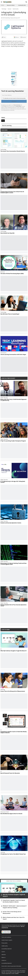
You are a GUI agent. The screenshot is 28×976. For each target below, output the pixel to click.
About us (3, 957)
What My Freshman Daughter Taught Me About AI (14, 895)
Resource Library (10, 5)
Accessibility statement (7, 948)
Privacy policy (4, 943)
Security (9, 8)
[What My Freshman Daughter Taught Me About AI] (14, 890)
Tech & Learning (6, 17)
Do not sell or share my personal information (11, 966)
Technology (4, 8)
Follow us (17, 37)
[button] (1, 2)
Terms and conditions (6, 937)
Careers (3, 951)
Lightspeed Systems (6, 41)
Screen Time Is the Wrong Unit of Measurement (12, 912)
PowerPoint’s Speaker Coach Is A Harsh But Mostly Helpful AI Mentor (14, 901)
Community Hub (22, 5)
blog (3, 120)
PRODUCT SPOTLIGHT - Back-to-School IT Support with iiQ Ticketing (15, 906)
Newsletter (24, 37)
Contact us (4, 960)
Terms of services (16, 105)
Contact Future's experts (7, 940)
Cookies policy (5, 946)
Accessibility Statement (7, 963)
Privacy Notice (18, 106)
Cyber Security (15, 8)
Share (4, 37)
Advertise (4, 954)
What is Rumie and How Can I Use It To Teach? (13, 918)
